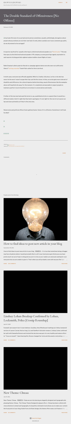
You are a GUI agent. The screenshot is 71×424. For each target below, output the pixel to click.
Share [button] (64, 153)
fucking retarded (14, 68)
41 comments (11, 340)
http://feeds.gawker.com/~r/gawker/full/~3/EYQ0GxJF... (17, 146)
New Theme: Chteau (16, 393)
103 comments (12, 263)
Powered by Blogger (36, 418)
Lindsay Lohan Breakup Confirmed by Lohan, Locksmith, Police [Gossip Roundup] (31, 318)
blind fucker (56, 52)
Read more (64, 263)
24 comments (11, 412)
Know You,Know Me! (12, 2)
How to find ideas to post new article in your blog (33, 244)
